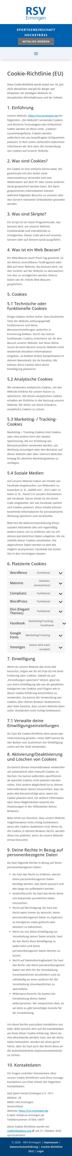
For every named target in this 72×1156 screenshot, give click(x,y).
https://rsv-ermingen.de (43, 115)
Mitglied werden (36, 41)
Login (40, 1151)
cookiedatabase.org (19, 1130)
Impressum (51, 1142)
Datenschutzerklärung (24, 1146)
